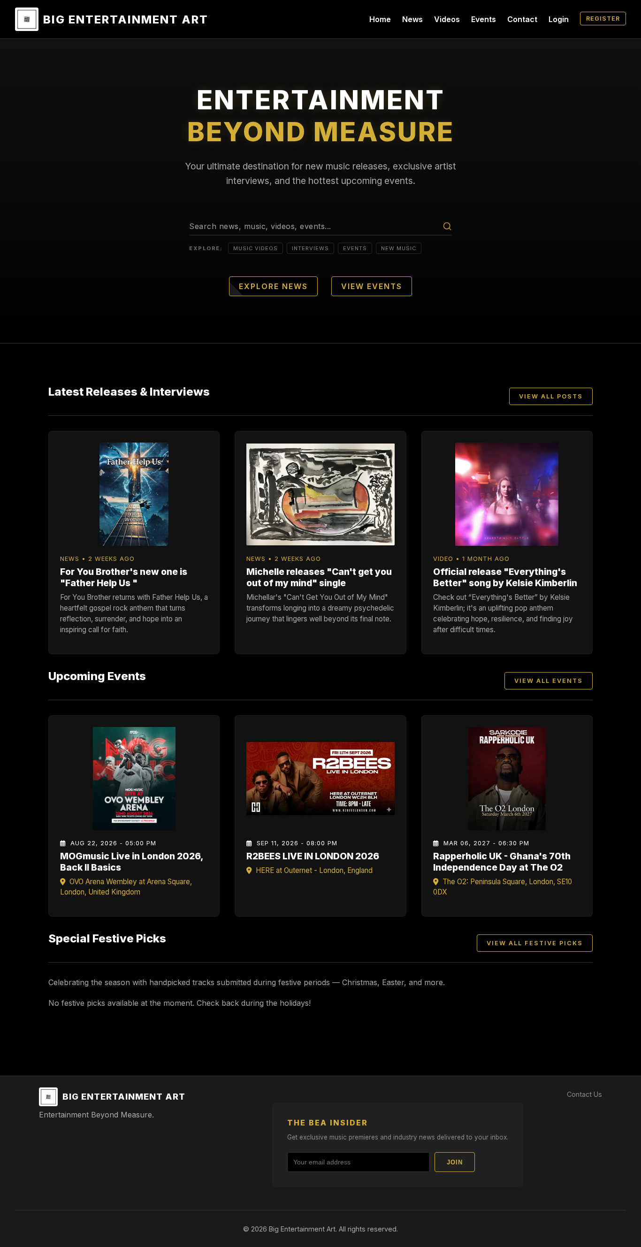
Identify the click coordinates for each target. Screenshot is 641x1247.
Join (455, 1162)
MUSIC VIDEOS (255, 248)
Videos (447, 19)
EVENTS (355, 248)
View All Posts (551, 396)
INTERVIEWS (310, 248)
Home (380, 19)
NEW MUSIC (398, 248)
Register (603, 18)
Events (483, 19)
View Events (371, 286)
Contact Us (584, 1094)
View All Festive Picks (535, 943)
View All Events (548, 680)
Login (559, 19)
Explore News (273, 286)
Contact (522, 19)
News (412, 19)
